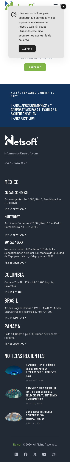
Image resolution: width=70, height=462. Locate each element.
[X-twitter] (35, 454)
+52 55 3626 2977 (15, 163)
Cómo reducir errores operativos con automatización (39, 415)
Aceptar (27, 48)
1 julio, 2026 (33, 423)
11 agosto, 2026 (34, 380)
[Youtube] (44, 454)
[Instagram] (53, 454)
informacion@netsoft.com (21, 153)
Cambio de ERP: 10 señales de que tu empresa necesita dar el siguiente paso (41, 370)
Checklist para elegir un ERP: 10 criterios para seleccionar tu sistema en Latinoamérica (41, 393)
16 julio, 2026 (34, 403)
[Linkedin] (16, 454)
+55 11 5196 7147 (15, 318)
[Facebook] (25, 454)
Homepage (35, 67)
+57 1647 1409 (13, 292)
